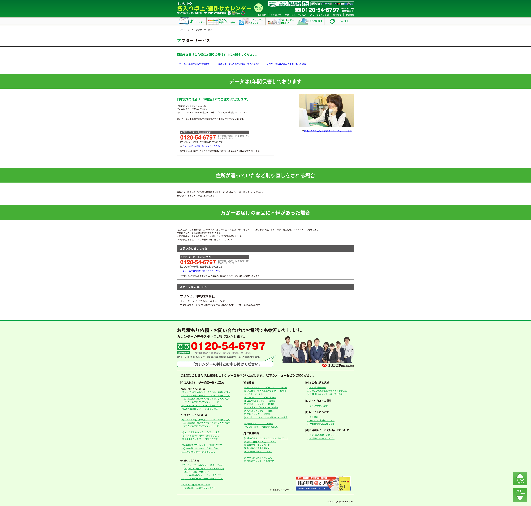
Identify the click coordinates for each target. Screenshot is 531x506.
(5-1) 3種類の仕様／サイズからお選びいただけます (206, 422)
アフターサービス (204, 29)
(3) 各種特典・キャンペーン (257, 444)
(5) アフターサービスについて (258, 451)
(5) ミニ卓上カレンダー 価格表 (259, 404)
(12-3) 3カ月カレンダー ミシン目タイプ (202, 475)
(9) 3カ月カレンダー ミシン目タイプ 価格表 (265, 417)
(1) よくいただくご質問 (317, 405)
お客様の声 (275, 14)
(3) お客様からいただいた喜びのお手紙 (325, 394)
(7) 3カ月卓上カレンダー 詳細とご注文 (200, 435)
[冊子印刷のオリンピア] (323, 489)
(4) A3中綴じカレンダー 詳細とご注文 (199, 408)
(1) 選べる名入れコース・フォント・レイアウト (266, 438)
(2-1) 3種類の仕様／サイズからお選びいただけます (206, 398)
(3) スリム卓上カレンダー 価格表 (260, 397)
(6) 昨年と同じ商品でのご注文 (258, 457)
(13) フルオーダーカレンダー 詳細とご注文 (202, 478)
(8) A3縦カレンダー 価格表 (257, 414)
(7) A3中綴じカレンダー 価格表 (259, 410)
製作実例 (262, 14)
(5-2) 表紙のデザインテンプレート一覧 (201, 426)
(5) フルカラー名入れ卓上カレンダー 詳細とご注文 (205, 419)
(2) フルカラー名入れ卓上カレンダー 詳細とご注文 (205, 395)
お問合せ (350, 14)
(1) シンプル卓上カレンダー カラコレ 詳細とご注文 (205, 392)
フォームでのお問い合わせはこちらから (201, 146)
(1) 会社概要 (312, 417)
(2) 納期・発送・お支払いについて (260, 441)
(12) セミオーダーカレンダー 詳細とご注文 (202, 465)
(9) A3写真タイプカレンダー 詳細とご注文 (201, 444)
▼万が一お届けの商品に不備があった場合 (286, 64)
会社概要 (337, 14)
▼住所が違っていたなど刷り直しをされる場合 (238, 64)
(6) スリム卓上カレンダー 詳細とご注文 (200, 432)
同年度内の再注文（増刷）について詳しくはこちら (328, 130)
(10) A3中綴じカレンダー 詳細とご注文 (200, 448)
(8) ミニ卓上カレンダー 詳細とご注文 (199, 438)
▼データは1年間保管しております (193, 64)
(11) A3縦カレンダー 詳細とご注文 (198, 451)
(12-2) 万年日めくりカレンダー (197, 471)
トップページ (183, 29)
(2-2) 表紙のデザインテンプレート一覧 (201, 402)
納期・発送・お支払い (295, 14)
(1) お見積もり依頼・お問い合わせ (323, 435)
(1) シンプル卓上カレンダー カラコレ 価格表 (265, 387)
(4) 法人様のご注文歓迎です (257, 448)
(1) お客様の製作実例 (316, 387)
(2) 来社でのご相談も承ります (321, 420)
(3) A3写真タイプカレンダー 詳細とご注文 (201, 405)
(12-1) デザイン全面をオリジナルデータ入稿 (203, 468)
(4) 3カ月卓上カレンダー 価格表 (259, 400)
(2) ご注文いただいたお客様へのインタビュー (328, 390)
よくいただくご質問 (319, 14)
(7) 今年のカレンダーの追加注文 (259, 460)
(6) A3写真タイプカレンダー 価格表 (261, 407)
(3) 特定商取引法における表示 (321, 423)
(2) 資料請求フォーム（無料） (321, 438)
